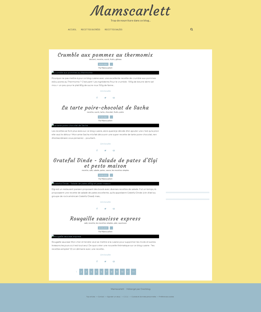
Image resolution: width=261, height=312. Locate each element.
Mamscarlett (130, 10)
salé (91, 170)
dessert (92, 59)
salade (96, 170)
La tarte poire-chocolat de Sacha (105, 107)
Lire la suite (105, 91)
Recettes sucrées (90, 29)
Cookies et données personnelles (143, 297)
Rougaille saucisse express (105, 218)
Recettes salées (113, 29)
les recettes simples (120, 170)
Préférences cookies (166, 297)
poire (121, 112)
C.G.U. (126, 297)
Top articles (90, 297)
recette (100, 59)
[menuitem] (72, 29)
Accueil (72, 29)
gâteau (119, 59)
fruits (112, 59)
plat (115, 223)
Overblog (145, 289)
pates (102, 170)
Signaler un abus (114, 297)
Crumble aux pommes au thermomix (105, 54)
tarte (102, 112)
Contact (101, 297)
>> (133, 271)
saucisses (122, 223)
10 (122, 271)
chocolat (109, 112)
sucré (106, 59)
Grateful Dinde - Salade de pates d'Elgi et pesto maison (105, 163)
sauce (108, 170)
